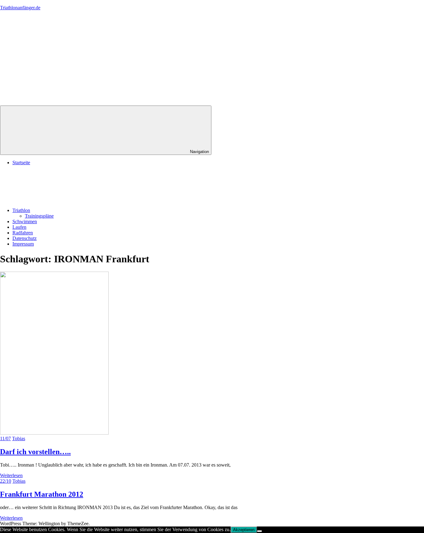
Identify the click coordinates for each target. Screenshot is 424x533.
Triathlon (21, 210)
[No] (259, 531)
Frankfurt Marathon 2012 (41, 494)
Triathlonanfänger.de (20, 7)
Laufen (19, 227)
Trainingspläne (39, 216)
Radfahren (22, 232)
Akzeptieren (244, 529)
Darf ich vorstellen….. (35, 452)
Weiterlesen (11, 475)
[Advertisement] (212, 59)
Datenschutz (24, 238)
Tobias (18, 438)
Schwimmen (24, 221)
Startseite (21, 162)
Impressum (23, 243)
